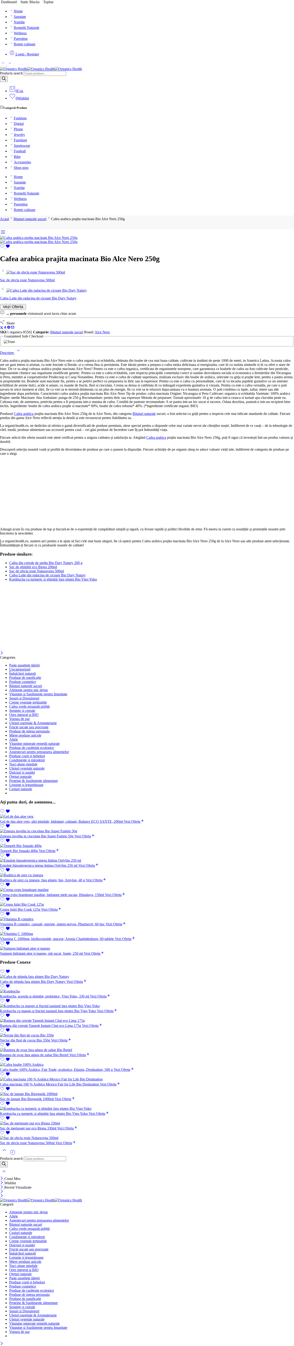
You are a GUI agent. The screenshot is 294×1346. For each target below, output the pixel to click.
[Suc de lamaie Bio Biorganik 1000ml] (147, 1094)
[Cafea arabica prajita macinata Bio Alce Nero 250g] (38, 238)
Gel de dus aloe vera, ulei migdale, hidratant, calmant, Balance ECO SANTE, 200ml (62, 821)
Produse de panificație (25, 678)
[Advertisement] (147, 491)
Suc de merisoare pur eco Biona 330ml (28, 1128)
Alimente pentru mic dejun (28, 690)
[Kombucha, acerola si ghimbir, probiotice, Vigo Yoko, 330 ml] (147, 991)
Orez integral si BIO (24, 715)
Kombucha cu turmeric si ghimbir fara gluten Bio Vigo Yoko (53, 579)
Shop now (21, 168)
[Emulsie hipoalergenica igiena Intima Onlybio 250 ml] (147, 860)
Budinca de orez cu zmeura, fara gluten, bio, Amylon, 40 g (43, 880)
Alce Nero (102, 332)
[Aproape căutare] (4, 1174)
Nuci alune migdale (23, 764)
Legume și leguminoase (26, 785)
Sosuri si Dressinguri (24, 698)
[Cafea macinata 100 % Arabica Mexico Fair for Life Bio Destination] (147, 1079)
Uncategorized (19, 669)
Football (20, 151)
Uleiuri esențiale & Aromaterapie (33, 723)
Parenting (21, 39)
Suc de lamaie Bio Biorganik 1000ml (27, 1099)
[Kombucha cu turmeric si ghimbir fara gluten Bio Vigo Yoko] (147, 1109)
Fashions (20, 118)
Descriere (7, 353)
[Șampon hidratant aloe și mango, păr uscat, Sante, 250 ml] (147, 948)
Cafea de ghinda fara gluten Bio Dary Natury (33, 982)
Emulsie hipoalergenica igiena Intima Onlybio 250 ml (39, 865)
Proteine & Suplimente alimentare (33, 781)
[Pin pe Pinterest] (9, 328)
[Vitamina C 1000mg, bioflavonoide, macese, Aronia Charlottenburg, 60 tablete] (147, 934)
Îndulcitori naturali (22, 673)
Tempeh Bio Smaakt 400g (19, 851)
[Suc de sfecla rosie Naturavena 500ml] (3, 272)
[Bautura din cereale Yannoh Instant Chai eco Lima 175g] (147, 1021)
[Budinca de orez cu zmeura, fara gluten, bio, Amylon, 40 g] (147, 875)
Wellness (20, 33)
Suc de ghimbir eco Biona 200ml (33, 567)
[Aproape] (1, 653)
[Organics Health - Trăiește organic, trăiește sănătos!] (41, 69)
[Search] (4, 79)
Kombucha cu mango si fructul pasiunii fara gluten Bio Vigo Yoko (48, 1011)
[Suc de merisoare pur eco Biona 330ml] (147, 1123)
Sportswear (22, 146)
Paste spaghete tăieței (24, 665)
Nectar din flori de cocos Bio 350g (25, 1040)
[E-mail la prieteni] (12, 328)
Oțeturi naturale (20, 777)
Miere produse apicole (25, 735)
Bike (17, 157)
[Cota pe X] (1, 328)
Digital (19, 124)
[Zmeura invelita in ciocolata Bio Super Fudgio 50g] (147, 831)
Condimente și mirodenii (27, 760)
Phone (18, 129)
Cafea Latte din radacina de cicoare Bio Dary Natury (47, 575)
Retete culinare (24, 44)
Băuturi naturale (144, 414)
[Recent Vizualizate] (13, 1154)
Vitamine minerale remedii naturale (34, 744)
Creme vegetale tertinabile (28, 702)
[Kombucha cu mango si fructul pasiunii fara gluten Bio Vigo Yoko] (147, 1006)
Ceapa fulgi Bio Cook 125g (20, 909)
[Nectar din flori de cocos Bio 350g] (147, 1035)
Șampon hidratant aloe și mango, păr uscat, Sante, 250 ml (42, 953)
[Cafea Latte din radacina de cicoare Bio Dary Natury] (3, 290)
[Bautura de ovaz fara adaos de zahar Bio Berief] (147, 1050)
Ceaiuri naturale (20, 789)
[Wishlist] (5, 247)
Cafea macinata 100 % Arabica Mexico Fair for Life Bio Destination (50, 1084)
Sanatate (20, 17)
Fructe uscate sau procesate (28, 727)
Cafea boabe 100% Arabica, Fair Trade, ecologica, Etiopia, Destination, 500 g (57, 1070)
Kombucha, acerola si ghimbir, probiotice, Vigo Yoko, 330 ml (45, 996)
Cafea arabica (24, 414)
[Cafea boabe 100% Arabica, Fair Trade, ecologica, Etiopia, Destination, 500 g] (147, 1065)
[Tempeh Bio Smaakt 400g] (147, 846)
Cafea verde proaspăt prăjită (29, 706)
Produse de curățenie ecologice (31, 748)
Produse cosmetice (22, 682)
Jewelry (19, 135)
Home (18, 11)
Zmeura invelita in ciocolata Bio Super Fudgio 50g (37, 836)
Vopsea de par (19, 719)
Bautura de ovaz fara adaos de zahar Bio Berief (34, 1055)
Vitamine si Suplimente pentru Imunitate (38, 694)
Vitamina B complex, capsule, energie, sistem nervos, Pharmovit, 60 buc (53, 924)
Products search (11, 73)
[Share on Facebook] (5, 328)
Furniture (20, 140)
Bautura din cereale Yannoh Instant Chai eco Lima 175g (41, 1026)
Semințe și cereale (22, 711)
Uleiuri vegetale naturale (27, 768)
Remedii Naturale (26, 28)
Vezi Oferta (13, 306)
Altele (13, 739)
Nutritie (19, 22)
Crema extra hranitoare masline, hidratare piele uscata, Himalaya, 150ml (52, 895)
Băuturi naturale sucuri (30, 219)
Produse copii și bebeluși (27, 756)
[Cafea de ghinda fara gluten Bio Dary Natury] (147, 977)
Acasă (4, 219)
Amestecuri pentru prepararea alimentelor (39, 752)
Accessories (22, 162)
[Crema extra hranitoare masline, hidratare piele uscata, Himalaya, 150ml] (147, 890)
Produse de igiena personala (29, 731)
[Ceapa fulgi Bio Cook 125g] (147, 904)
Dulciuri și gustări (22, 772)
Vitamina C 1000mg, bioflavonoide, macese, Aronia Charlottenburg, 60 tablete (57, 939)
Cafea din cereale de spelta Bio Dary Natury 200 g (45, 563)
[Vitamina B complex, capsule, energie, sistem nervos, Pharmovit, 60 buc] (147, 919)
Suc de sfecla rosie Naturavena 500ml (36, 571)
